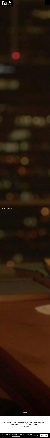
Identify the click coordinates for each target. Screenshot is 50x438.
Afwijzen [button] (36, 435)
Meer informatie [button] (16, 436)
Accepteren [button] (44, 435)
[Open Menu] (47, 2)
